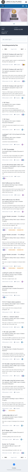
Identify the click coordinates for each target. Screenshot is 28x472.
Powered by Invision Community (14, 469)
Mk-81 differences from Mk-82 (11, 183)
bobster (12, 417)
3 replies (17, 160)
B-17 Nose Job (7, 430)
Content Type (7, 39)
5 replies (17, 281)
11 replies (17, 425)
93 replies (17, 408)
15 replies (17, 114)
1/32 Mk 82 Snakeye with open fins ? (12, 54)
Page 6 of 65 (14, 49)
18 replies (17, 144)
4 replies (17, 327)
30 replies (17, 295)
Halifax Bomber (7, 286)
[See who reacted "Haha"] (24, 64)
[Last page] (25, 49)
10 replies (17, 64)
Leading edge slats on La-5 (9, 415)
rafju (11, 137)
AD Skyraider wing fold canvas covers (13, 364)
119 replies (16, 452)
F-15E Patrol (5, 102)
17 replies (18, 176)
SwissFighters (13, 166)
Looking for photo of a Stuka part (12, 273)
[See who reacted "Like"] (24, 81)
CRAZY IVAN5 (13, 365)
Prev (5, 49)
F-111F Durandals (8, 149)
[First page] (3, 49)
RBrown (11, 446)
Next (22, 49)
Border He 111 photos (8, 444)
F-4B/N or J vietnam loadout (10, 316)
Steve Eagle (13, 303)
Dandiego (12, 398)
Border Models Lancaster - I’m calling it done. (13, 217)
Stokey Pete (13, 219)
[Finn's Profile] (14, 23)
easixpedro (12, 56)
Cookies (14, 468)
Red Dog (12, 185)
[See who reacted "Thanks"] (23, 64)
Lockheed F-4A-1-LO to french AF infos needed (13, 135)
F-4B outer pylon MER (8, 332)
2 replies (17, 312)
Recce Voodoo (6, 397)
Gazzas (11, 274)
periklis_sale (13, 318)
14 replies (18, 195)
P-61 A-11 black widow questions (11, 302)
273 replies (18, 228)
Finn (3, 56)
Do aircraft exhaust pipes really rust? (12, 164)
